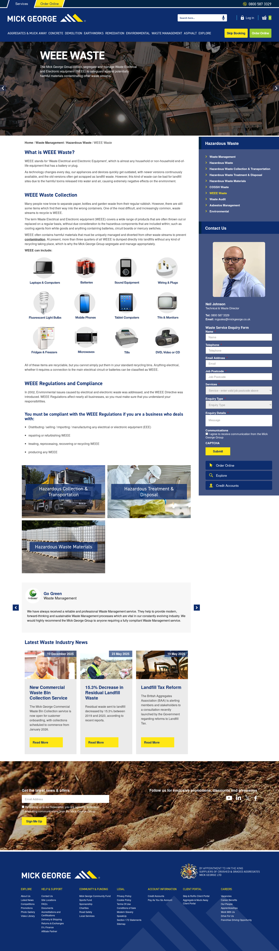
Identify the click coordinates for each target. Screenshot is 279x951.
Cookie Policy (124, 900)
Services (213, 384)
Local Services (87, 915)
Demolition (73, 33)
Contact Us (47, 896)
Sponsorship (85, 903)
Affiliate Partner (49, 931)
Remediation (114, 33)
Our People (227, 903)
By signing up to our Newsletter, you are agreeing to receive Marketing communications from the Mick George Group (62, 809)
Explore (205, 33)
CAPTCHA (213, 443)
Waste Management (167, 33)
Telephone (214, 345)
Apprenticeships (229, 907)
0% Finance (47, 927)
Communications (217, 430)
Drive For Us (227, 915)
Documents (47, 907)
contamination (35, 239)
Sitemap (121, 923)
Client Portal (192, 889)
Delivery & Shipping (51, 919)
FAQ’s (44, 903)
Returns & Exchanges (52, 923)
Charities (84, 907)
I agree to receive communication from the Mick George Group (237, 435)
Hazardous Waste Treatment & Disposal (236, 175)
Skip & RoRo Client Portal (196, 896)
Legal (121, 889)
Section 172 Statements (129, 919)
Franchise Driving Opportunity (236, 919)
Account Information (162, 889)
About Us (25, 896)
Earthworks (94, 33)
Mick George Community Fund (95, 896)
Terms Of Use (124, 903)
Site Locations (48, 900)
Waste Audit (218, 199)
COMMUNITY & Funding (93, 889)
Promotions (27, 907)
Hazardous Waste (221, 163)
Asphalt (190, 33)
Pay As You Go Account (160, 900)
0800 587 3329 (217, 315)
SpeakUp (122, 915)
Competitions (28, 903)
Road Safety (85, 911)
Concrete (55, 33)
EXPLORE (26, 889)
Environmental (138, 33)
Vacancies (226, 896)
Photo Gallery (28, 911)
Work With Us (228, 911)
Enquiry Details (217, 413)
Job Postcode (216, 371)
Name (211, 332)
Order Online (260, 33)
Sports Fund (85, 900)
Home (29, 142)
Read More (40, 742)
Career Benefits (229, 900)
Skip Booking (236, 33)
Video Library (28, 915)
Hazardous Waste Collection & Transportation (240, 169)
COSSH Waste (219, 187)
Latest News (27, 900)
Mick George (47, 18)
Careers (226, 889)
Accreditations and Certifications (51, 913)
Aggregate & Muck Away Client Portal (195, 901)
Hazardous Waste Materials (228, 181)
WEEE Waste (218, 193)
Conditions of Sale (126, 907)
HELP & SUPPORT (51, 889)
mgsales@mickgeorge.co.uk (228, 319)
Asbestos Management (225, 205)
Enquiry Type (216, 399)
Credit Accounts (227, 485)
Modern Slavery (125, 911)
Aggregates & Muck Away (27, 33)
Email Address (217, 358)
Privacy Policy (124, 896)
